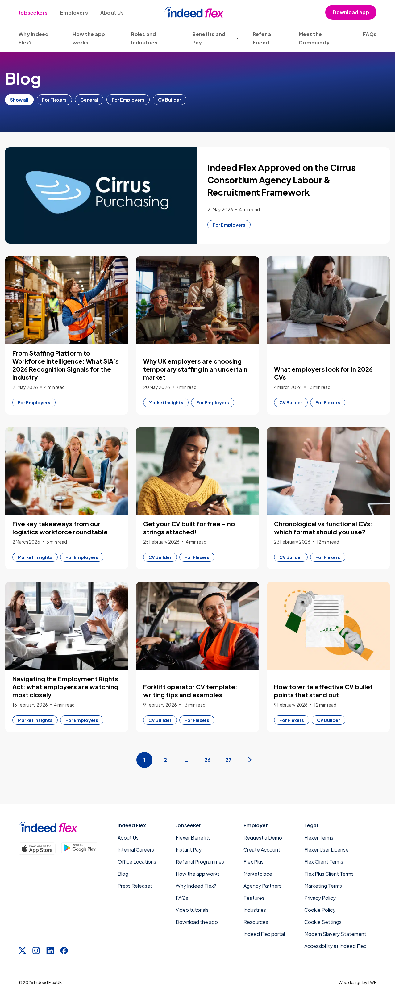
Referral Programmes (200, 861)
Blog (123, 873)
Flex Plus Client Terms (329, 873)
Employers (74, 12)
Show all (19, 99)
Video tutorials (192, 910)
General (89, 99)
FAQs (369, 34)
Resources (255, 922)
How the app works (198, 873)
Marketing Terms (323, 885)
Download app (351, 12)
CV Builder (169, 99)
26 (207, 760)
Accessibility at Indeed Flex (335, 946)
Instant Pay (189, 849)
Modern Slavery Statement (335, 934)
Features (253, 898)
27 (228, 760)
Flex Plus (253, 861)
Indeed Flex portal (264, 934)
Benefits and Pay (208, 38)
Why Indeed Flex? (196, 885)
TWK (372, 982)
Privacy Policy (320, 898)
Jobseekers (33, 12)
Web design (350, 982)
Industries (254, 910)
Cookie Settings (323, 922)
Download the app (197, 922)
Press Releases (135, 885)
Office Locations (137, 861)
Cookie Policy (319, 910)
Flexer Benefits (193, 837)
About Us (112, 12)
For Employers (128, 99)
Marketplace (257, 873)
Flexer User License (326, 849)
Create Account (261, 849)
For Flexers (54, 99)
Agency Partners (262, 885)
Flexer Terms (318, 837)
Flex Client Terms (323, 861)
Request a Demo (262, 837)
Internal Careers (136, 849)
